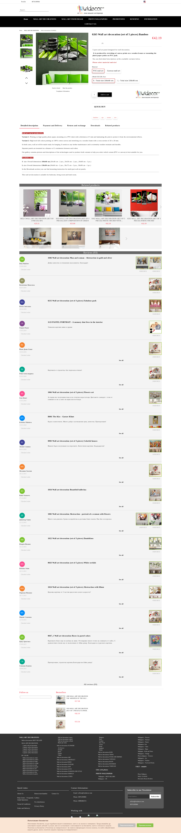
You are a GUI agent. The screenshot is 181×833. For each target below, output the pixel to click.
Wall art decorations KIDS (105, 752)
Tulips (59, 755)
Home (26, 19)
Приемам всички (145, 825)
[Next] (160, 206)
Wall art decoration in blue (30, 772)
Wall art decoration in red (29, 768)
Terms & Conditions (23, 804)
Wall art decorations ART (64, 757)
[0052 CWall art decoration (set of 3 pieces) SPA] (37, 203)
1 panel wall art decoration (30, 745)
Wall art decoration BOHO (64, 762)
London (101, 741)
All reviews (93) (90, 684)
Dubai (100, 750)
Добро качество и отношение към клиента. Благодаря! (68, 263)
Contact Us (55, 793)
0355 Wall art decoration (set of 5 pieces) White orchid (144, 220)
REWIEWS (134, 19)
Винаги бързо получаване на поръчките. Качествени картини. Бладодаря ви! (76, 446)
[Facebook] (151, 2)
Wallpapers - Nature (143, 742)
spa (102, 117)
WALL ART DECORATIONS (44, 19)
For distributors (39, 802)
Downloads (95, 125)
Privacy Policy (39, 806)
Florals (60, 753)
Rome (100, 746)
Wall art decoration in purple (30, 767)
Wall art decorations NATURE (65, 764)
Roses (59, 751)
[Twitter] (154, 2)
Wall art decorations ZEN (64, 766)
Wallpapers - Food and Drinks (146, 763)
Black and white (62, 743)
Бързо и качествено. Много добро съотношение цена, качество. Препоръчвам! (77, 421)
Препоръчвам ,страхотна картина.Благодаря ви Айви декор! (70, 662)
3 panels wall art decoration (30, 749)
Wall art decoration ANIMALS (65, 773)
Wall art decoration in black (65, 741)
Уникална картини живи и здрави (60, 327)
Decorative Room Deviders (145, 778)
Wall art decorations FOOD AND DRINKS (110, 757)
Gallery (36, 798)
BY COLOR (25, 755)
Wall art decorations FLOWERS (48, 30)
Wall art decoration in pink (30, 765)
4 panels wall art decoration (30, 751)
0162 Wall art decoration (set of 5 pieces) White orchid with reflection (108, 220)
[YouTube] (160, 2)
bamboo (95, 117)
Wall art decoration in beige (30, 761)
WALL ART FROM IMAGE (72, 19)
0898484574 (82, 801)
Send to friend (56, 88)
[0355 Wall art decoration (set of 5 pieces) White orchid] (144, 203)
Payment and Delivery (52, 125)
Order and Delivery (23, 808)
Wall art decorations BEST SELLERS (32, 740)
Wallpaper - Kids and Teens (145, 751)
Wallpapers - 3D (102, 779)
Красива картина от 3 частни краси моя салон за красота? (69, 592)
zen (115, 117)
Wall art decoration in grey (65, 737)
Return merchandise (40, 793)
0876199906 (36, 2)
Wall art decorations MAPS (105, 761)
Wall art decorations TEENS (106, 754)
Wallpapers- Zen (142, 744)
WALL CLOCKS (142, 776)
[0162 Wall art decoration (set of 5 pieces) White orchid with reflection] (108, 203)
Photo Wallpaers (142, 774)
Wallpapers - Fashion (143, 760)
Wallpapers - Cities (143, 746)
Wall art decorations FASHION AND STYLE (69, 771)
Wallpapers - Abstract (144, 740)
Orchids (60, 750)
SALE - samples (141, 766)
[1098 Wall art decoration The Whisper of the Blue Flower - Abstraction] (60, 700)
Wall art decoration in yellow (30, 759)
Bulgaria (101, 737)
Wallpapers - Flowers (144, 737)
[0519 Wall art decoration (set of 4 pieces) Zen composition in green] (73, 203)
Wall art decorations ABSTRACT (66, 759)
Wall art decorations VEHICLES (107, 766)
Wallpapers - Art (142, 758)
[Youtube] (86, 805)
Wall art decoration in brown (30, 770)
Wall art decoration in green (30, 774)
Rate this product (67, 88)
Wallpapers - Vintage (143, 753)
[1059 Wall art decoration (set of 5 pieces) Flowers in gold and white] (60, 712)
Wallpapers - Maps (143, 749)
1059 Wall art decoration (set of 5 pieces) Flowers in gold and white (77, 710)
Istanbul (101, 748)
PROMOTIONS (119, 19)
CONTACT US (90, 24)
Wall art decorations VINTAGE (106, 759)
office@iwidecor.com (85, 793)
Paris (100, 739)
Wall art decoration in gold (65, 739)
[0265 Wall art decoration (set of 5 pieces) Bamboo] (62, 84)
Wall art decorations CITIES (64, 776)
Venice (101, 744)
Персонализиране (126, 825)
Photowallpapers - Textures (145, 756)
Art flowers (61, 748)
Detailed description (29, 125)
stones (109, 117)
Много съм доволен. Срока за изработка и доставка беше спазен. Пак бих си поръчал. (80, 519)
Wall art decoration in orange (30, 763)
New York (102, 743)
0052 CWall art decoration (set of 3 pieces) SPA (37, 220)
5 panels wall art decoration (30, 752)
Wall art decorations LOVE (64, 769)
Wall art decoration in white (30, 758)
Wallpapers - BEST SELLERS (106, 776)
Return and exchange (76, 125)
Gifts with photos (102, 770)
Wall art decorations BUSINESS (107, 764)
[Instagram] (157, 2)
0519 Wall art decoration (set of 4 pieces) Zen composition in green (72, 220)
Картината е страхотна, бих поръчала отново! (65, 370)
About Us (20, 793)
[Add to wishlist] (96, 88)
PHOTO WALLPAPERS (98, 19)
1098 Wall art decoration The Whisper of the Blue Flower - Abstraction (77, 697)
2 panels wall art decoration (30, 747)
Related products (112, 125)
